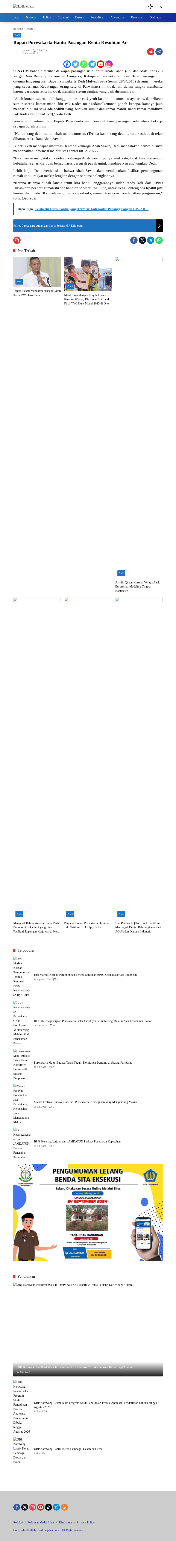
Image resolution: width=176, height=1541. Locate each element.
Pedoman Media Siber (40, 1522)
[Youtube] (100, 64)
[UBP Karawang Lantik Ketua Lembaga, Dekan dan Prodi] (21, 1450)
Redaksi (18, 1522)
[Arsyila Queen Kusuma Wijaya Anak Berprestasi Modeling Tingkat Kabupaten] (139, 417)
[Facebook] (67, 64)
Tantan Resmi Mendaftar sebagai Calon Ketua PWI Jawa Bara (37, 293)
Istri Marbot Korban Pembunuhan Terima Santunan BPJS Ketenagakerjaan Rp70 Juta (85, 974)
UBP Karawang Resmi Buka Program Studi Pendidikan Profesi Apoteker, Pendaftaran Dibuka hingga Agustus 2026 (95, 1405)
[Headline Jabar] (24, 6)
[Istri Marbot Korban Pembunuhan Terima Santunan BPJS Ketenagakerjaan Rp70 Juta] (21, 977)
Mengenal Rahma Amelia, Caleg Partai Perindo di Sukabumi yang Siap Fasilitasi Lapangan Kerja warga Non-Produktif (36, 928)
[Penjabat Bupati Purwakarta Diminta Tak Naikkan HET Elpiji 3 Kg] (88, 758)
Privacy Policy (86, 1522)
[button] (150, 6)
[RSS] (64, 1507)
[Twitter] (75, 64)
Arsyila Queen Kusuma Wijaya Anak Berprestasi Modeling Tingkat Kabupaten (137, 586)
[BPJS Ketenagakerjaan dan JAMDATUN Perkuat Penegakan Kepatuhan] (21, 1143)
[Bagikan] (159, 51)
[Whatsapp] (84, 64)
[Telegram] (92, 64)
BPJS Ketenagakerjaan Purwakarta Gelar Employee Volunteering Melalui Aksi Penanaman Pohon (93, 1021)
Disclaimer (65, 1522)
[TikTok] (48, 1507)
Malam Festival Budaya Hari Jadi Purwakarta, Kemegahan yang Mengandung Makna (85, 1102)
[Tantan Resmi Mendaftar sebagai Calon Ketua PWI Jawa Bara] (37, 272)
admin (26, 50)
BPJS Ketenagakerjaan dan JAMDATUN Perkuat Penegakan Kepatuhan (77, 1141)
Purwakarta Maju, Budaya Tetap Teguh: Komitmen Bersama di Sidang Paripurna (83, 1062)
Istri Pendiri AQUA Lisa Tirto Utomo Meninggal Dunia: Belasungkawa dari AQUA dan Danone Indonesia (138, 927)
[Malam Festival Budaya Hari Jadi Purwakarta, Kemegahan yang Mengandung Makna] (21, 1104)
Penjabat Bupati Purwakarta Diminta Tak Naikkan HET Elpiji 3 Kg (86, 925)
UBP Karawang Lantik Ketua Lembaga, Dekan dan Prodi (68, 1449)
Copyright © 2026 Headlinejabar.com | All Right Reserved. (49, 1530)
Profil (17, 35)
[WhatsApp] (159, 240)
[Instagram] (109, 64)
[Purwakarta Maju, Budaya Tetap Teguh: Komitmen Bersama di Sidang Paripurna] (21, 1065)
